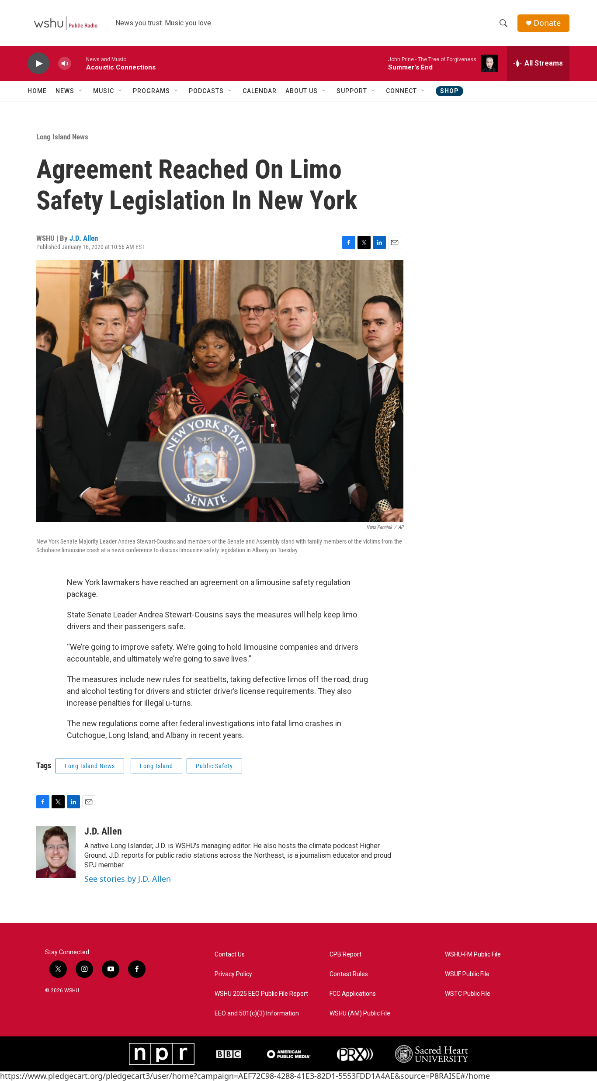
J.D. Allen (83, 238)
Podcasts (206, 90)
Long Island (156, 765)
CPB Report (345, 954)
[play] (38, 64)
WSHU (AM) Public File (360, 1013)
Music (103, 90)
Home (37, 90)
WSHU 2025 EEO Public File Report (261, 994)
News (65, 90)
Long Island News (62, 136)
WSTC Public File (467, 994)
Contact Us (230, 954)
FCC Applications (353, 994)
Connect (401, 90)
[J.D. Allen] (56, 852)
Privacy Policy (233, 974)
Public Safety (214, 765)
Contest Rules (349, 974)
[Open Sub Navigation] (80, 90)
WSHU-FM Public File (473, 954)
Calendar (260, 90)
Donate (547, 23)
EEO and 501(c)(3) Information (257, 1013)
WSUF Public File (467, 974)
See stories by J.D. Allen (127, 878)
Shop (449, 90)
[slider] (78, 63)
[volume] (64, 63)
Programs (151, 90)
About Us (301, 90)
